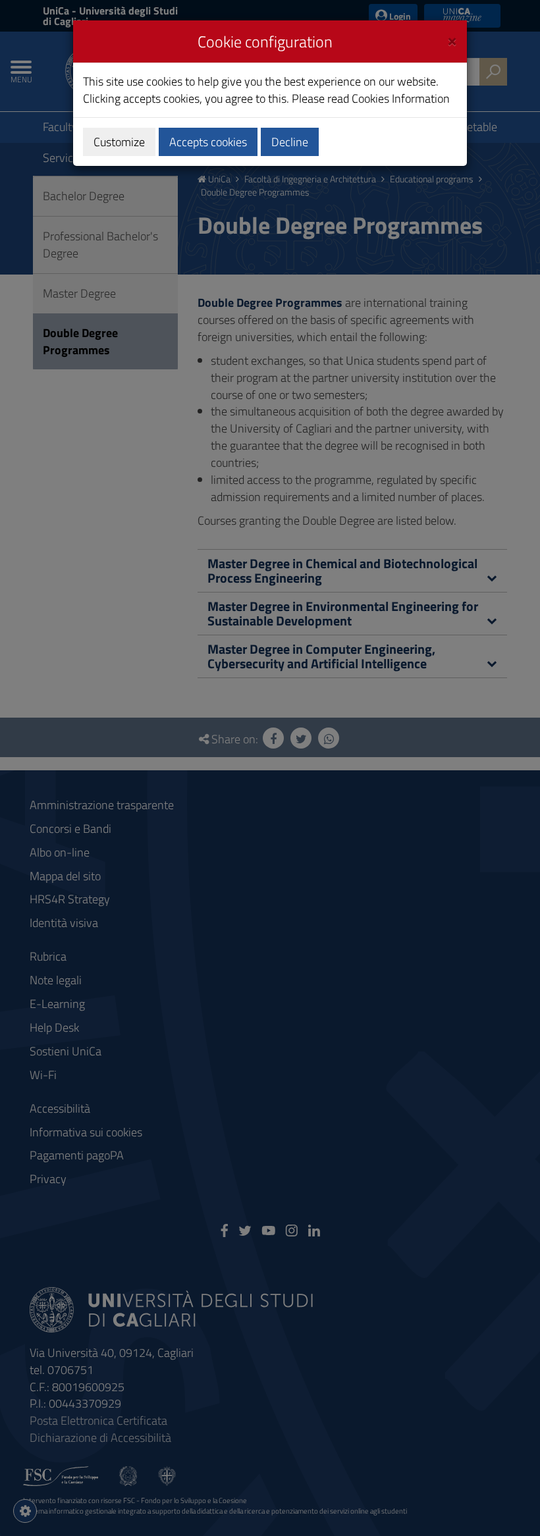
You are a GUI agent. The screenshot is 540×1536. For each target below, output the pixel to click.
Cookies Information (401, 98)
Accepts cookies (208, 142)
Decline (289, 142)
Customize (119, 142)
